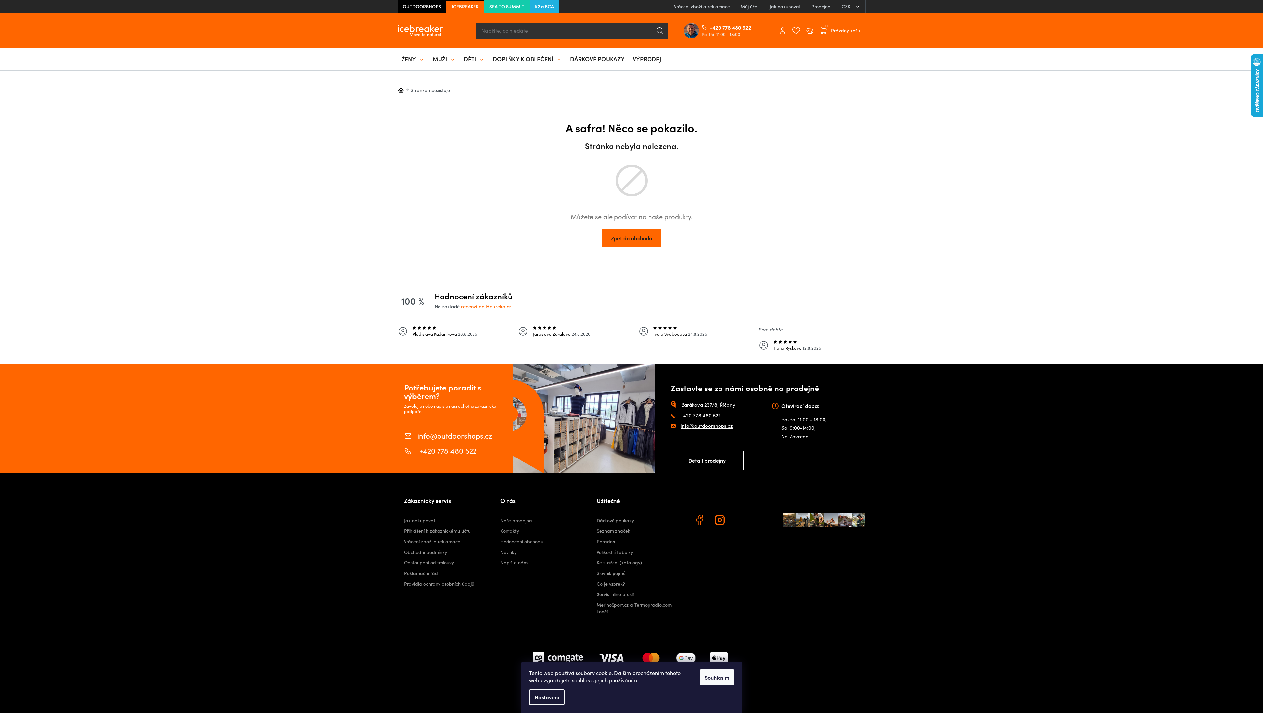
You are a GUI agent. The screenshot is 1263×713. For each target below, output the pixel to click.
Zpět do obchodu (631, 238)
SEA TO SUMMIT (506, 6)
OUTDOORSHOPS (422, 6)
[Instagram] (720, 520)
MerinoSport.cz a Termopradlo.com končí (634, 608)
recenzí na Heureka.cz (486, 306)
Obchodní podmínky (425, 552)
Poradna (606, 541)
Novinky (508, 552)
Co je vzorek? (611, 584)
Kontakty (509, 531)
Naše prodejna (516, 520)
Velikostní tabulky (615, 552)
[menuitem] (413, 59)
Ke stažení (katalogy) (619, 563)
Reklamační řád (421, 573)
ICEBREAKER (465, 6)
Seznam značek (613, 531)
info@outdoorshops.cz (454, 435)
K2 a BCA (544, 6)
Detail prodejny (707, 460)
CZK (847, 6)
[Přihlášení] (782, 31)
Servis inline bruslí (615, 594)
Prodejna (821, 6)
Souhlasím (717, 677)
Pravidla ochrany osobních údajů (439, 584)
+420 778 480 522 (712, 27)
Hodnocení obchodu (521, 541)
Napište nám (514, 563)
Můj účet (750, 6)
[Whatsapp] (741, 520)
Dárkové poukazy (615, 520)
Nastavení (547, 697)
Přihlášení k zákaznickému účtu (437, 531)
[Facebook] (700, 520)
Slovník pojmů (611, 573)
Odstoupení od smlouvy (429, 563)
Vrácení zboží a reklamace (702, 6)
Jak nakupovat (785, 6)
